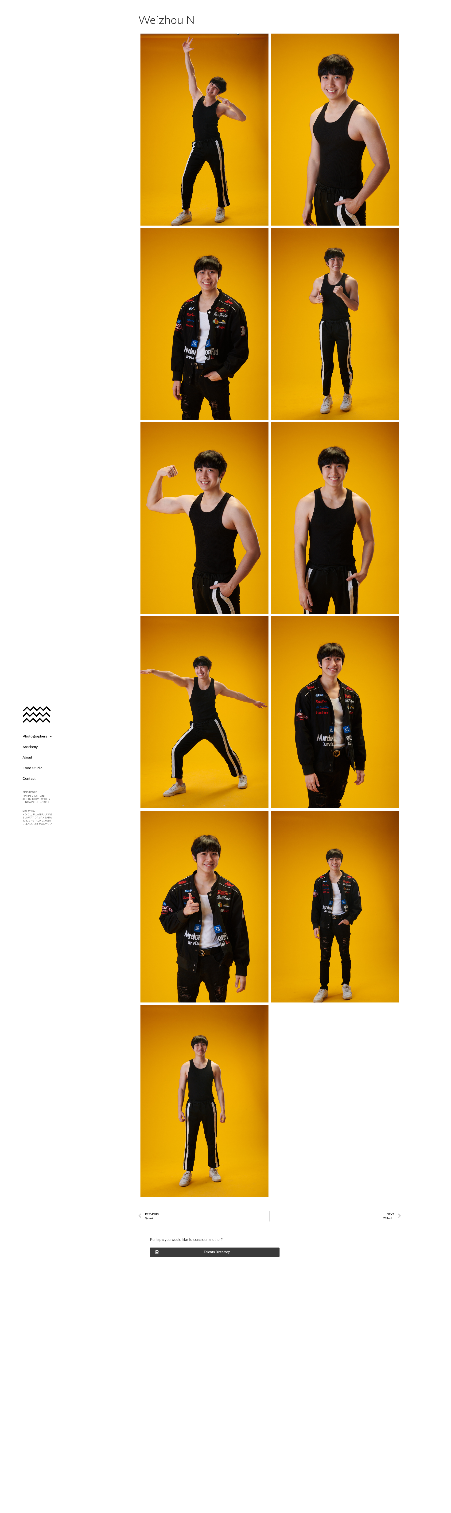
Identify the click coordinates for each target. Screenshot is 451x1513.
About (27, 757)
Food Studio (33, 768)
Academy (30, 747)
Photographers (35, 736)
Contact (29, 778)
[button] (215, 1252)
